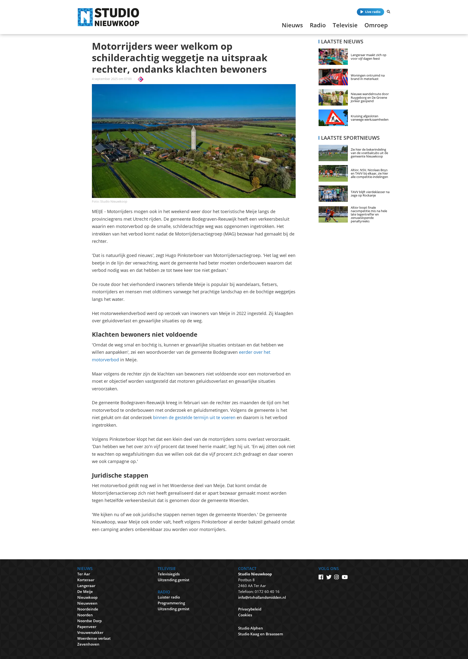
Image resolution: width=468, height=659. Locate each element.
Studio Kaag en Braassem (260, 633)
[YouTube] (345, 576)
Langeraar (86, 585)
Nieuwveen (87, 603)
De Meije (85, 591)
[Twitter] (329, 576)
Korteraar (85, 579)
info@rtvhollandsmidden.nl (262, 597)
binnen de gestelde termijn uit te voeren (194, 417)
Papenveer (86, 626)
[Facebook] (321, 576)
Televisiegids (169, 573)
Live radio (372, 12)
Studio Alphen (250, 628)
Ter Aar (83, 573)
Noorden (85, 614)
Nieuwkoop (87, 597)
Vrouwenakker (90, 632)
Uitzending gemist (173, 579)
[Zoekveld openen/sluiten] (388, 11)
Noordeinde (87, 609)
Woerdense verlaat (94, 638)
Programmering (171, 602)
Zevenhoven (88, 644)
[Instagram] (336, 576)
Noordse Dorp (89, 620)
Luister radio (169, 597)
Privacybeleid (249, 609)
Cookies (245, 614)
